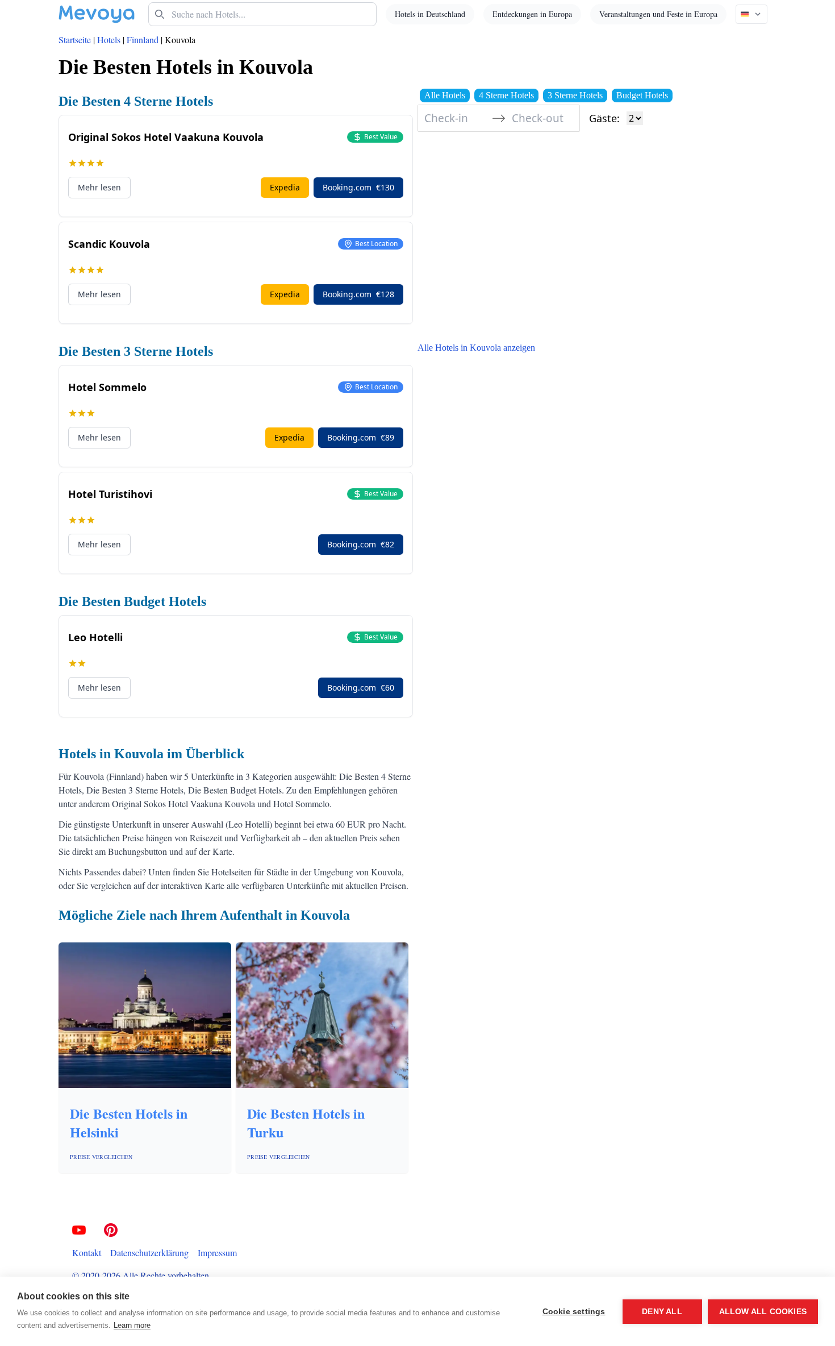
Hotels (108, 39)
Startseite (75, 39)
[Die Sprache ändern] (751, 14)
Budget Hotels (642, 95)
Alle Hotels (444, 95)
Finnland (142, 39)
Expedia (285, 187)
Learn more (132, 1325)
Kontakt (86, 1252)
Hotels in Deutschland (430, 14)
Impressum (217, 1252)
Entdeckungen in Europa (532, 14)
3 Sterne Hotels (575, 95)
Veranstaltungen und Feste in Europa (658, 14)
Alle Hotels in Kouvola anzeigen (476, 347)
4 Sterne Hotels (506, 95)
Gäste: (604, 118)
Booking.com (358, 187)
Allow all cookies (763, 1311)
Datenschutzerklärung (149, 1252)
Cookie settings (574, 1311)
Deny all (662, 1311)
